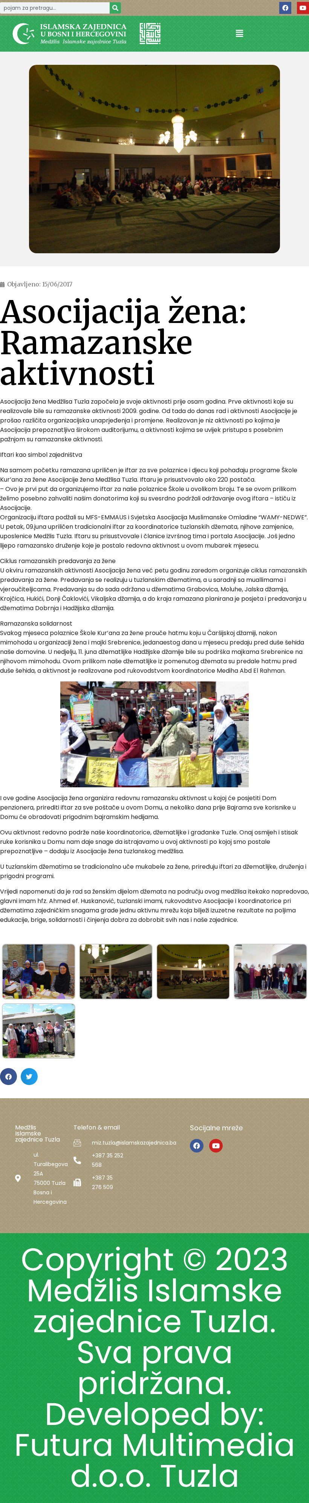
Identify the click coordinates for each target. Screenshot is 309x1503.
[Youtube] (303, 8)
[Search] (115, 8)
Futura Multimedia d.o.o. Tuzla (154, 1460)
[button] (239, 34)
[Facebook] (285, 8)
